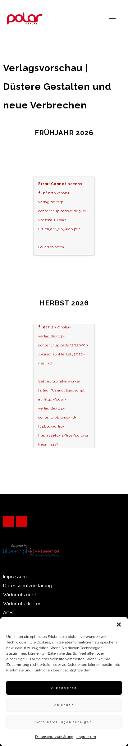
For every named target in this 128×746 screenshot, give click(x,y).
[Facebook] (8, 521)
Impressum (86, 737)
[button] (119, 624)
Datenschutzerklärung (54, 737)
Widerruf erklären (22, 603)
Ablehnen (64, 705)
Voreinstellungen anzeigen (64, 722)
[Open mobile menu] (115, 18)
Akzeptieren (64, 687)
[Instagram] (21, 521)
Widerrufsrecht (19, 594)
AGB (8, 613)
